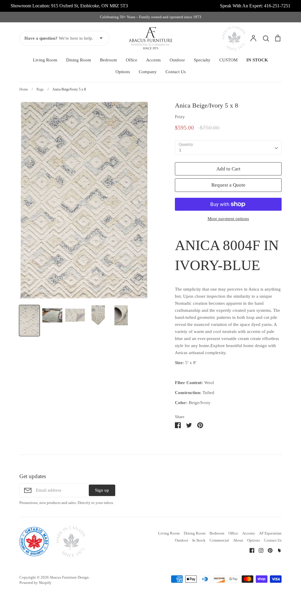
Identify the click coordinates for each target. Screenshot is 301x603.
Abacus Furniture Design (69, 577)
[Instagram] (258, 550)
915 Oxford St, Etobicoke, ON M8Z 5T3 (89, 5)
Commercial (219, 540)
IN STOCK (257, 60)
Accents (153, 60)
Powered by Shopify (35, 582)
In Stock (198, 540)
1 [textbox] (180, 150)
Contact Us (175, 71)
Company (148, 71)
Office (131, 60)
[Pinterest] (267, 550)
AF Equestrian (270, 533)
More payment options (228, 218)
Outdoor (177, 60)
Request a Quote (228, 185)
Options (123, 71)
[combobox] (228, 147)
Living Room (45, 60)
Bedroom (108, 60)
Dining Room (78, 60)
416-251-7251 (277, 5)
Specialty (202, 60)
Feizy (180, 116)
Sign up (102, 490)
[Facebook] (249, 550)
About (238, 540)
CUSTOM (228, 60)
